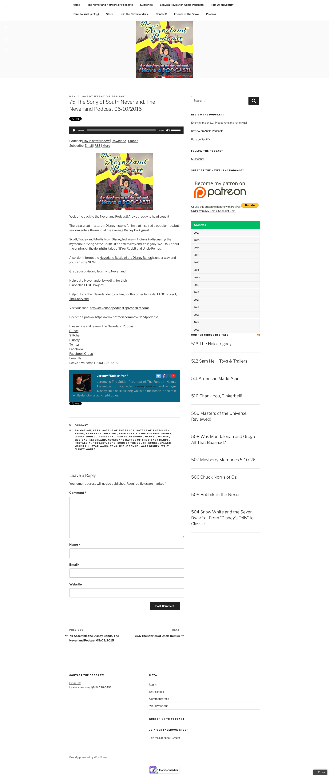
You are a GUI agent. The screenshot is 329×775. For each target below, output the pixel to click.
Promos (211, 14)
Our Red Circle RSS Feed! (210, 335)
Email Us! (75, 358)
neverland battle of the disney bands (138, 440)
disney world (85, 436)
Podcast (81, 425)
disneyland (107, 436)
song (112, 443)
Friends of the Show (186, 14)
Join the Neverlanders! (134, 14)
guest (145, 230)
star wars (100, 446)
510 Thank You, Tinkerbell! (216, 395)
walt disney (150, 446)
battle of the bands (118, 430)
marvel (151, 436)
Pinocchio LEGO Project (86, 285)
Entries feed (156, 691)
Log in (153, 684)
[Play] (74, 130)
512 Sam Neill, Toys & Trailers (219, 361)
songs (153, 443)
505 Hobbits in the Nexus (215, 494)
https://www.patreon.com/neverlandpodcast (126, 317)
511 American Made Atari (215, 378)
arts (97, 430)
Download (119, 141)
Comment (77, 493)
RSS (98, 145)
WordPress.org (158, 705)
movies (151, 386)
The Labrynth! (79, 299)
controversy (149, 433)
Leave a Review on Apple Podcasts (182, 4)
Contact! (161, 14)
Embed (133, 141)
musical (81, 440)
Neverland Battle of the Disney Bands (126, 257)
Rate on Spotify (200, 139)
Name (74, 544)
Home (76, 4)
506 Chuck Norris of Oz (213, 477)
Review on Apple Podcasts (207, 130)
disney (166, 433)
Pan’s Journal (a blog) (86, 14)
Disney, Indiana (122, 239)
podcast (99, 443)
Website (75, 584)
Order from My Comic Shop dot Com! (213, 210)
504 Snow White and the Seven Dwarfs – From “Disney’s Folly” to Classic (222, 517)
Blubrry (74, 340)
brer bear (94, 433)
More (106, 145)
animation (83, 430)
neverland (97, 440)
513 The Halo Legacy (211, 343)
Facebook (76, 349)
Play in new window (96, 141)
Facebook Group (81, 353)
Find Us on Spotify (222, 4)
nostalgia (83, 443)
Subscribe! (197, 158)
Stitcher (75, 335)
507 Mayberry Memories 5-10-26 (223, 459)
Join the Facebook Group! (164, 737)
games (139, 386)
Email (89, 145)
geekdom (136, 436)
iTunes (73, 331)
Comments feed (159, 698)
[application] (124, 130)
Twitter (74, 344)
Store (109, 14)
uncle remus (129, 446)
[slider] (176, 129)
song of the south (132, 443)
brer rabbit (128, 433)
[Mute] (168, 130)
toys (113, 446)
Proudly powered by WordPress (88, 757)
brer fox (110, 433)
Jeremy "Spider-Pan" (110, 96)
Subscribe (146, 4)
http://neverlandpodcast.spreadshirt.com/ (119, 308)
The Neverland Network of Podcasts (110, 4)
